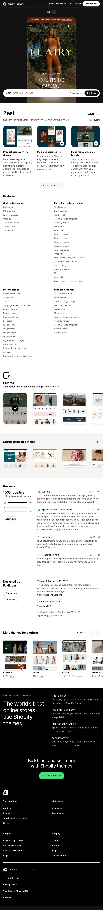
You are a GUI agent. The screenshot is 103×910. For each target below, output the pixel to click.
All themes (10, 599)
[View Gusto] (74, 408)
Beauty (6, 813)
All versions (56, 595)
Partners (56, 845)
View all (81, 632)
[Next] (97, 442)
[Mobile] (54, 12)
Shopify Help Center (13, 841)
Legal (55, 850)
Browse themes (56, 4)
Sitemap (7, 898)
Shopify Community (12, 850)
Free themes (58, 813)
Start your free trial (51, 775)
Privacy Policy (10, 884)
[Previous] (91, 442)
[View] (15, 458)
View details (43, 595)
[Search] (71, 4)
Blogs (5, 855)
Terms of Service (11, 878)
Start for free (91, 4)
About (55, 841)
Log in (78, 4)
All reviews (10, 519)
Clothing (7, 808)
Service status (59, 855)
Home (6, 823)
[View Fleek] (45, 408)
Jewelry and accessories (15, 818)
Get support (11, 593)
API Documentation (12, 845)
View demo (75, 93)
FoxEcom (95, 120)
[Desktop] (48, 12)
